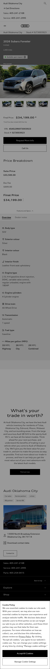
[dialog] (25, 635)
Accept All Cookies (25, 653)
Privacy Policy (25, 636)
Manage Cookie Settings (25, 662)
